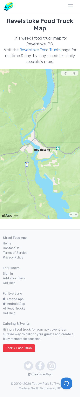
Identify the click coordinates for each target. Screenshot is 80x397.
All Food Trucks (14, 308)
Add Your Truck (14, 278)
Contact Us (11, 248)
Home (7, 243)
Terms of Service (15, 253)
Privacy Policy (13, 257)
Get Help (9, 283)
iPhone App (15, 299)
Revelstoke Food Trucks (40, 50)
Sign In (8, 273)
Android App (16, 304)
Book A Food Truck (18, 348)
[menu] (70, 6)
